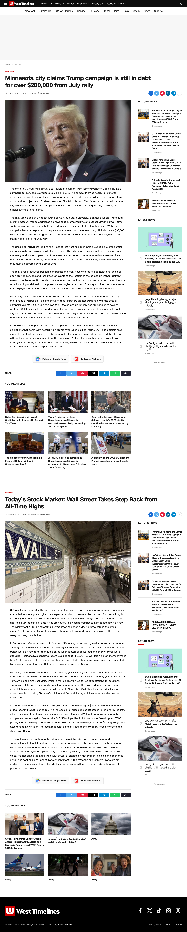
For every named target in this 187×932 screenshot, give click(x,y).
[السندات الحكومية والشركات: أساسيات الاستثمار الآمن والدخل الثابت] (160, 327)
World (58, 3)
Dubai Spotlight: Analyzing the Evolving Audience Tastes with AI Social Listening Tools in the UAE (163, 258)
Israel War (29, 11)
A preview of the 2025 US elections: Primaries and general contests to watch (110, 461)
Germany (94, 11)
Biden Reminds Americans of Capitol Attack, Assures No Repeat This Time (24, 420)
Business (82, 3)
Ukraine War (45, 11)
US (51, 3)
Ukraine (158, 11)
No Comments (30, 93)
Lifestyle (96, 3)
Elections (9, 71)
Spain (136, 11)
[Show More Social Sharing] (179, 93)
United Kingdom (64, 11)
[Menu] (5, 3)
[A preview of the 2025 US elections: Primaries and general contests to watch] (111, 443)
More (121, 3)
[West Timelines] (21, 3)
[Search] (181, 3)
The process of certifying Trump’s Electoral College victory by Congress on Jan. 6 (23, 461)
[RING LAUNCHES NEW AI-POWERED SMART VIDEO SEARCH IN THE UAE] (143, 204)
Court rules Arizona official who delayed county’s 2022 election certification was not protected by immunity (110, 422)
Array (94, 839)
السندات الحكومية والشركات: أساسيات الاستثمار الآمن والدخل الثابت (160, 346)
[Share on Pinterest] (162, 93)
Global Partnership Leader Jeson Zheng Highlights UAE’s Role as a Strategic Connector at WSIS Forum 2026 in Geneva (166, 164)
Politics (70, 3)
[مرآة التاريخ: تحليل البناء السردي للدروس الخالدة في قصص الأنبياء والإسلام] (160, 283)
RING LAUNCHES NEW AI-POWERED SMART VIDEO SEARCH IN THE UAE (164, 203)
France (106, 11)
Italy (116, 11)
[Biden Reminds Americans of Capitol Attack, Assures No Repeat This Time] (24, 402)
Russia (126, 11)
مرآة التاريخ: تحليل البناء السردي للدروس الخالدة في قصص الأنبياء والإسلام (161, 302)
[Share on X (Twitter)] (156, 93)
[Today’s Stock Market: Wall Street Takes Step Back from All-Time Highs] (68, 562)
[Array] (111, 824)
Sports (109, 3)
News (44, 3)
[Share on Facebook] (150, 93)
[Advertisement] (93, 37)
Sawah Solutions (65, 924)
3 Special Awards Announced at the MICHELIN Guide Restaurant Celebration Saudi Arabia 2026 (166, 184)
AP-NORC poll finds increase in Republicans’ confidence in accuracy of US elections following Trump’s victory (67, 462)
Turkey (146, 11)
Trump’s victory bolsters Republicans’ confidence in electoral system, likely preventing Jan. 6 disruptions (66, 422)
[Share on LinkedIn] (168, 93)
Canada (81, 11)
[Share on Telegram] (173, 93)
